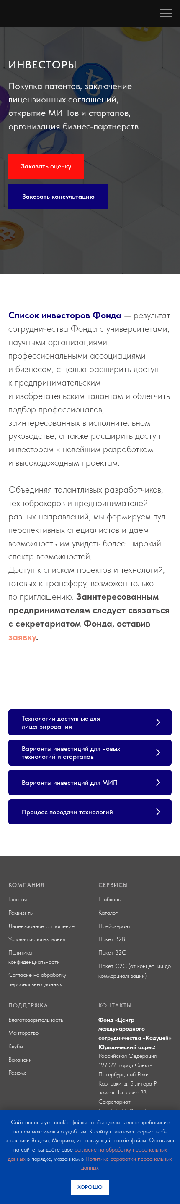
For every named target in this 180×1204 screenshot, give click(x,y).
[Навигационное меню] (166, 13)
